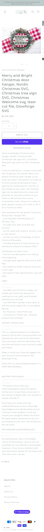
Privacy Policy (10, 497)
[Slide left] (17, 64)
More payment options (22, 148)
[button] (5, 11)
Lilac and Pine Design (25, 529)
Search (7, 486)
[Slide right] (27, 64)
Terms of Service (11, 502)
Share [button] (6, 462)
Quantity (5, 121)
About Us (8, 492)
